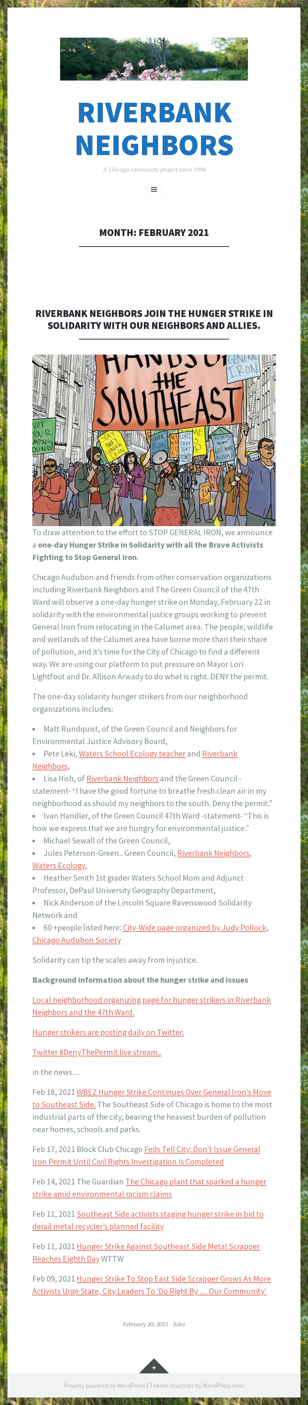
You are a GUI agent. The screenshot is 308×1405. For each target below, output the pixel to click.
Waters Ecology (58, 865)
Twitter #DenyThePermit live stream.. (96, 1052)
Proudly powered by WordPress (104, 1385)
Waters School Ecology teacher (132, 753)
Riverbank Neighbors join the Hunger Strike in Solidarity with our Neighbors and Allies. (154, 319)
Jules (179, 1324)
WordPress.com (223, 1385)
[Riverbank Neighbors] (154, 59)
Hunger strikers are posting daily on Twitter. (108, 1032)
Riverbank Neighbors (154, 128)
